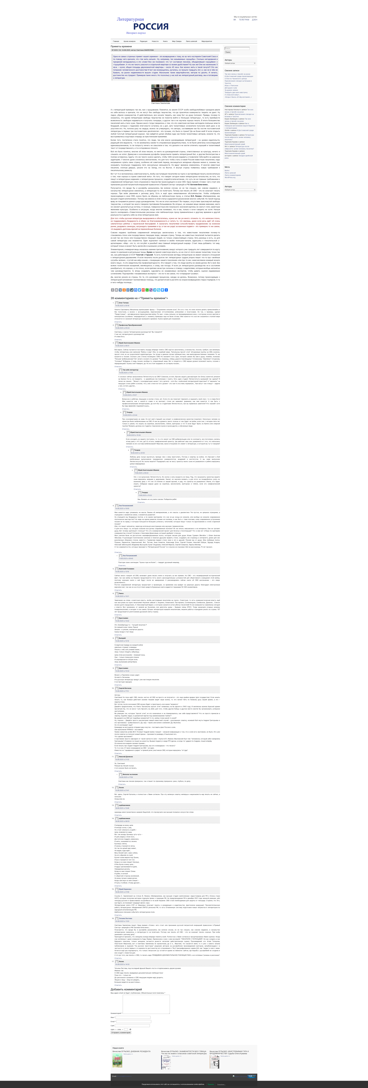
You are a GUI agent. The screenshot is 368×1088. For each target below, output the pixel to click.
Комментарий (116, 1013)
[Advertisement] (15, 6)
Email (113, 1021)
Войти (227, 170)
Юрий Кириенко (125, 889)
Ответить (118, 322)
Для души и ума (231, 88)
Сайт (112, 1026)
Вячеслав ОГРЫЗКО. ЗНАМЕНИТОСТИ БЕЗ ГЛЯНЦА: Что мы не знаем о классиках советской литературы (184, 1052)
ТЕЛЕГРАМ (244, 20)
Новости (155, 41)
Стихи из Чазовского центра (236, 79)
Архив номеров (129, 41)
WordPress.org (230, 177)
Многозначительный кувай (235, 144)
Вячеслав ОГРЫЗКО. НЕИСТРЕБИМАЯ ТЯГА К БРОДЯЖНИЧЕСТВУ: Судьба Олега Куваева (229, 1052)
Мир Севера (176, 41)
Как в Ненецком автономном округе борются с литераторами (240, 125)
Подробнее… (221, 1084)
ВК (235, 20)
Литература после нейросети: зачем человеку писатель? (239, 137)
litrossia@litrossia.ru (124, 1076)
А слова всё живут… (232, 95)
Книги (165, 41)
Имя (113, 1017)
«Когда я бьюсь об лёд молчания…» (238, 97)
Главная (116, 41)
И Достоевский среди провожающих (239, 76)
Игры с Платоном (231, 85)
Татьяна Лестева (125, 918)
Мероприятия (207, 41)
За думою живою (231, 90)
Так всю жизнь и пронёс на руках (237, 74)
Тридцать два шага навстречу (236, 92)
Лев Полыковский (126, 506)
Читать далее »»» (128, 1054)
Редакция (143, 41)
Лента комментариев (233, 175)
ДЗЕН (254, 20)
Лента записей (191, 41)
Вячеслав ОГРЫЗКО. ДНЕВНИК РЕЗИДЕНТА (131, 1051)
